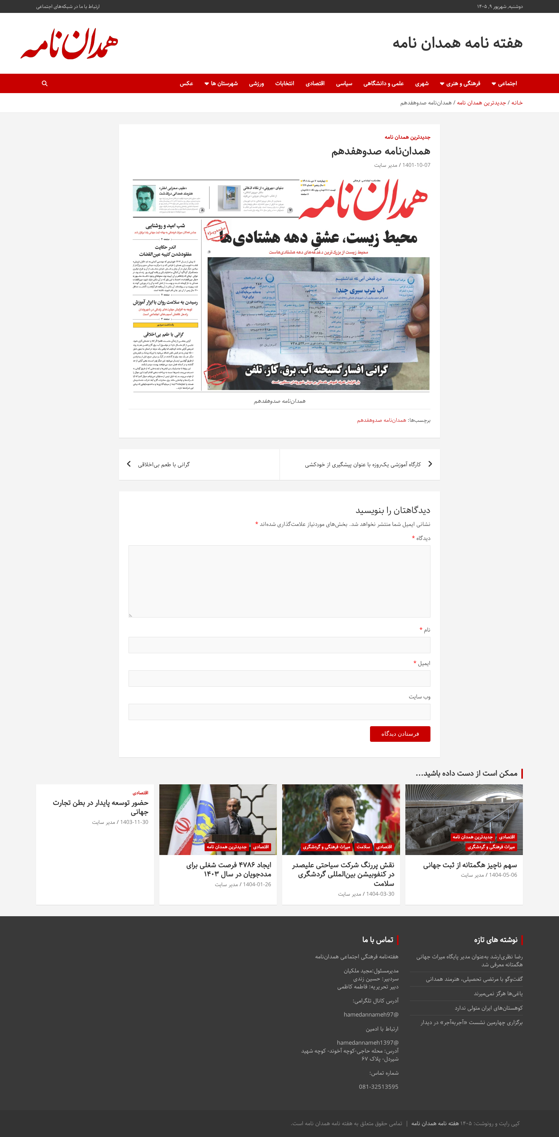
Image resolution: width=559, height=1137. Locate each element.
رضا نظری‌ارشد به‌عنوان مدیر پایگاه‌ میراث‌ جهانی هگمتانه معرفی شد (469, 960)
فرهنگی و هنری (463, 83)
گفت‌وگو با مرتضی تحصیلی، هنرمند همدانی (474, 979)
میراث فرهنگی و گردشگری (491, 846)
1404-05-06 (503, 875)
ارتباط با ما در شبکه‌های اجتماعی (68, 6)
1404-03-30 (380, 894)
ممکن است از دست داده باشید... (467, 773)
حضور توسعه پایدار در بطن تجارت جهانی (100, 807)
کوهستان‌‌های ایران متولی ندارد (489, 1008)
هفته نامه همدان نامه (458, 43)
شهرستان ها (224, 83)
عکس (186, 83)
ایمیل (421, 663)
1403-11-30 (134, 822)
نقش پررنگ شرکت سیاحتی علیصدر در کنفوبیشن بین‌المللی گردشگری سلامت (343, 874)
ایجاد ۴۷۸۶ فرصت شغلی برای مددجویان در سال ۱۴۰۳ (228, 870)
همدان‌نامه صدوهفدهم (381, 420)
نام (424, 630)
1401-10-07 (416, 165)
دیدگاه (421, 538)
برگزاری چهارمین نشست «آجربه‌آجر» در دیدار (472, 1022)
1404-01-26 (257, 884)
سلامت (363, 846)
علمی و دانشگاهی (384, 83)
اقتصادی (315, 83)
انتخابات (284, 83)
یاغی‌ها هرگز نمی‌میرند (498, 993)
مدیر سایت (385, 165)
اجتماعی (507, 83)
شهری (422, 83)
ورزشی (256, 83)
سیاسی (344, 83)
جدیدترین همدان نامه (407, 137)
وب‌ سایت (419, 697)
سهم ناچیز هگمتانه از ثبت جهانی (470, 865)
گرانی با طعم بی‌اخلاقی (164, 464)
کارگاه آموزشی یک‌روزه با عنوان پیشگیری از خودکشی (363, 464)
